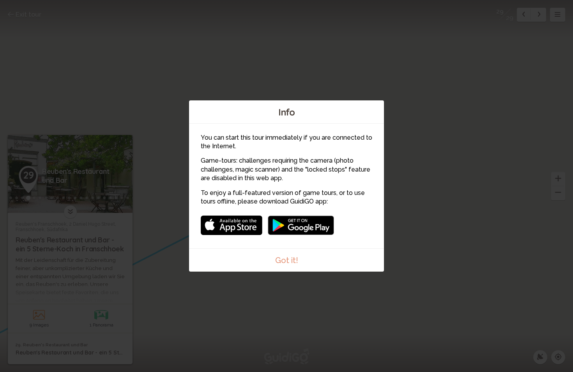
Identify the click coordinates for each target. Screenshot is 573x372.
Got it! (286, 260)
